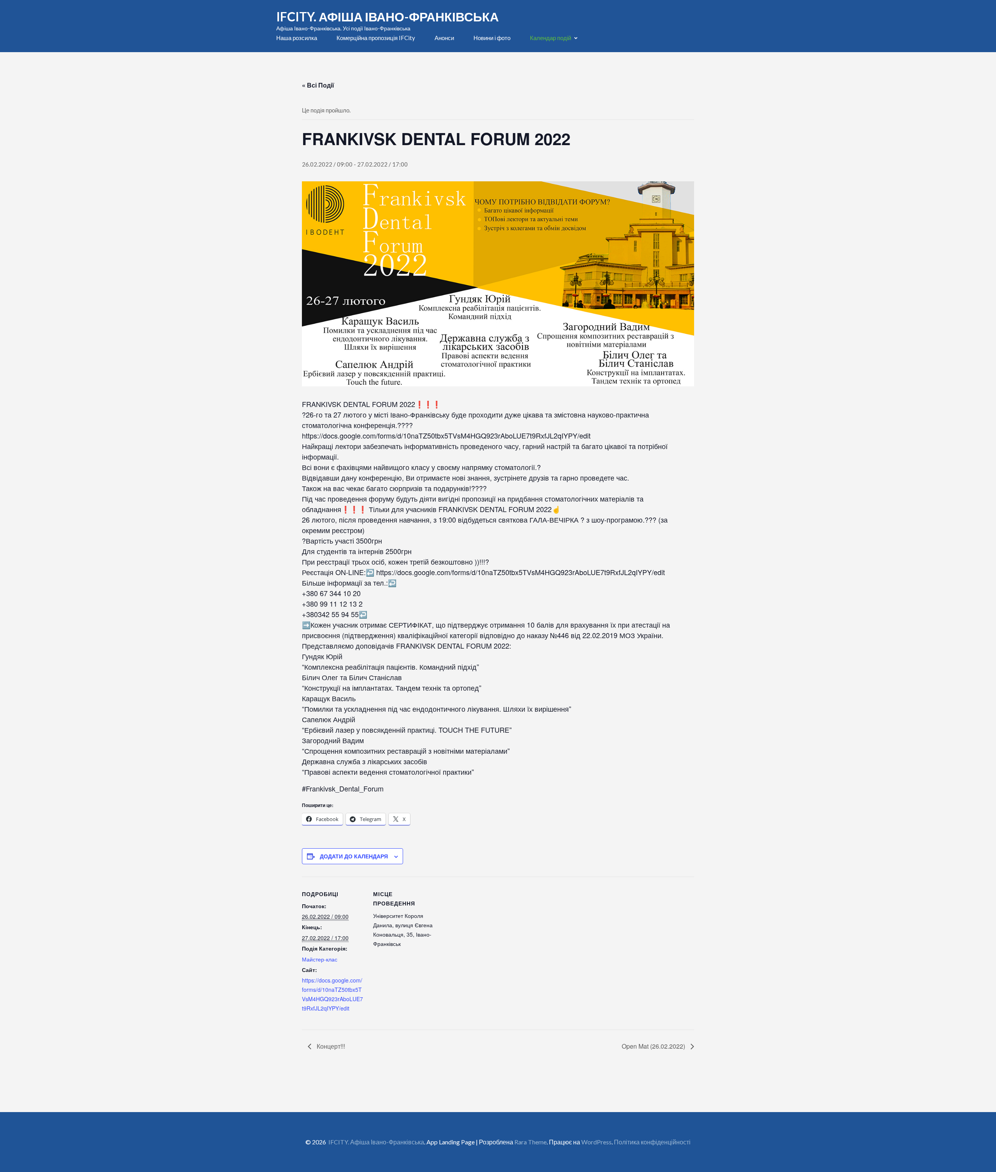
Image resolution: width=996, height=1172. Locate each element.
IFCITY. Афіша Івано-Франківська (387, 16)
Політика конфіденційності (652, 1142)
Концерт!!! (330, 1046)
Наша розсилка (296, 37)
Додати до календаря (354, 856)
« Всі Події (318, 85)
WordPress (596, 1142)
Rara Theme (530, 1142)
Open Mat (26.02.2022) (654, 1046)
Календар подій (550, 37)
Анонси (444, 37)
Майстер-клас (319, 959)
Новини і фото (491, 37)
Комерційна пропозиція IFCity (376, 37)
